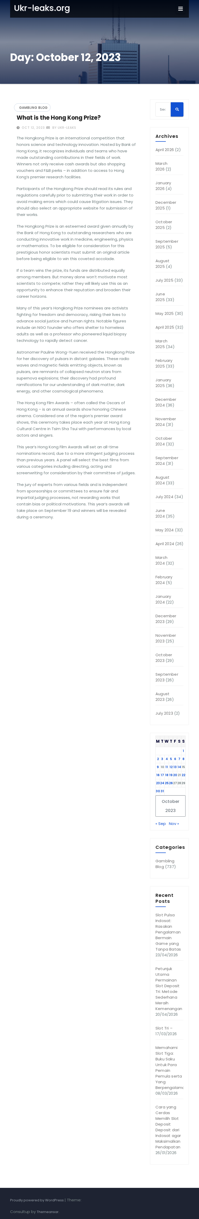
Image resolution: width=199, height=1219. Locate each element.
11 (166, 767)
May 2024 (164, 530)
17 (162, 775)
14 (179, 767)
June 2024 (160, 513)
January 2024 (163, 599)
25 (167, 783)
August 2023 (162, 696)
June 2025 (160, 296)
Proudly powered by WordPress (37, 1200)
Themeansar (48, 1211)
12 (171, 767)
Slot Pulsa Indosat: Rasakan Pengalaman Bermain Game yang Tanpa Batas (168, 932)
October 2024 (163, 441)
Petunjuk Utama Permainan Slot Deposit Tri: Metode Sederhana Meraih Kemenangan (168, 988)
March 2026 (161, 166)
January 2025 (163, 382)
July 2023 (164, 713)
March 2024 (161, 560)
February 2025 (164, 363)
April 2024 (164, 543)
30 (158, 791)
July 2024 (164, 496)
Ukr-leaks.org (42, 8)
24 (162, 783)
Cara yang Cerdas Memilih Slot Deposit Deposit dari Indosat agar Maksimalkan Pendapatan (168, 1127)
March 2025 (161, 343)
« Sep (160, 823)
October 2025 (163, 224)
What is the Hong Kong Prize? (59, 118)
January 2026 (163, 185)
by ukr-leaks (63, 127)
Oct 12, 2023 (33, 127)
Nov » (174, 823)
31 (162, 791)
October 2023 (163, 657)
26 (171, 783)
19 (171, 775)
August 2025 (162, 263)
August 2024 (162, 480)
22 (183, 775)
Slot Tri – (164, 1028)
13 (175, 767)
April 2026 (164, 149)
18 (166, 775)
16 (158, 775)
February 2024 (164, 579)
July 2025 (164, 280)
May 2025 (164, 313)
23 (158, 783)
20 (175, 775)
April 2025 (164, 327)
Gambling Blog (33, 107)
